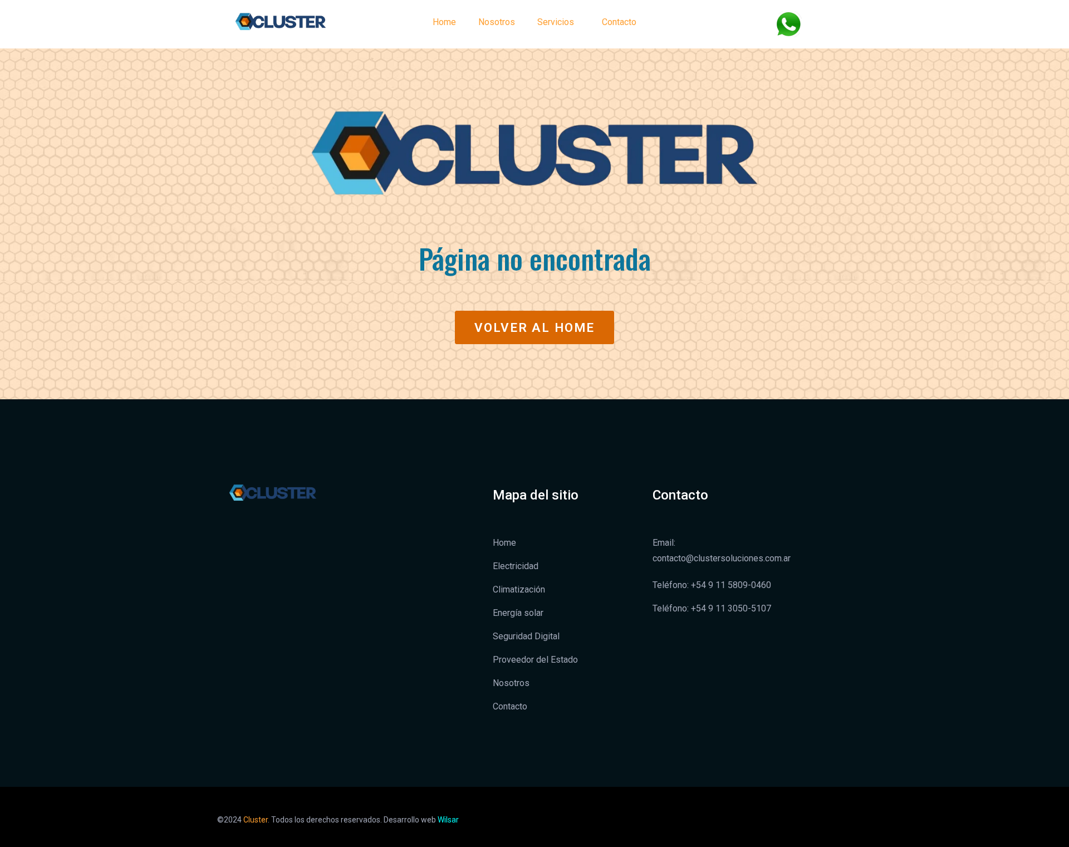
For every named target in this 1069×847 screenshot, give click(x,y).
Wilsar (448, 819)
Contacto (619, 22)
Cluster (255, 819)
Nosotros (496, 22)
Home (444, 22)
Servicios (555, 22)
